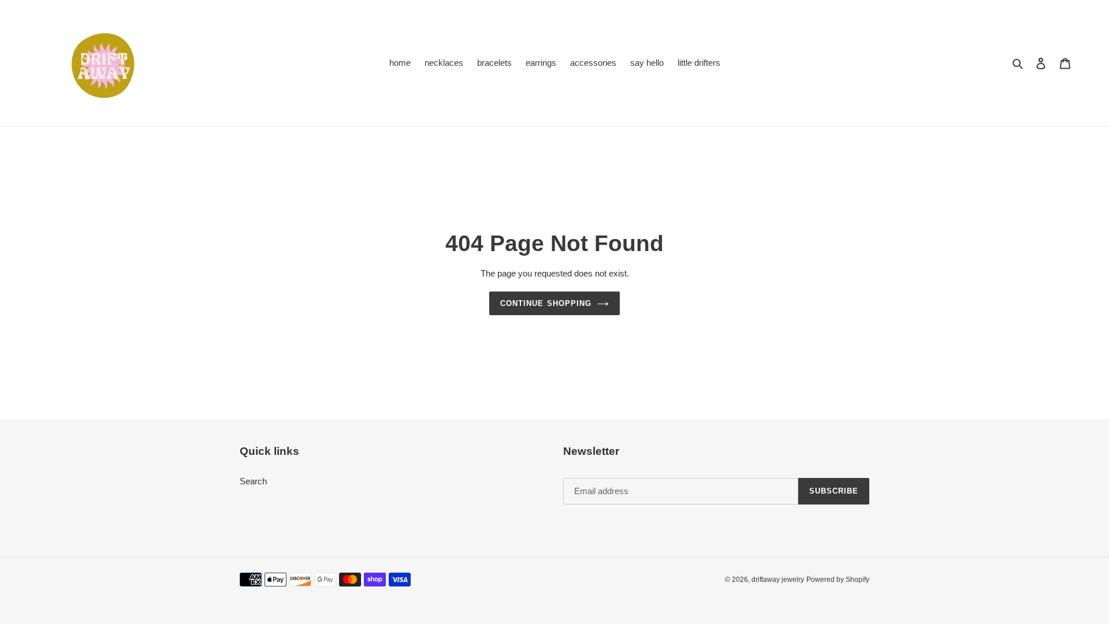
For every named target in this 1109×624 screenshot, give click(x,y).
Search (253, 481)
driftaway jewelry (777, 580)
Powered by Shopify (837, 580)
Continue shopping (545, 303)
